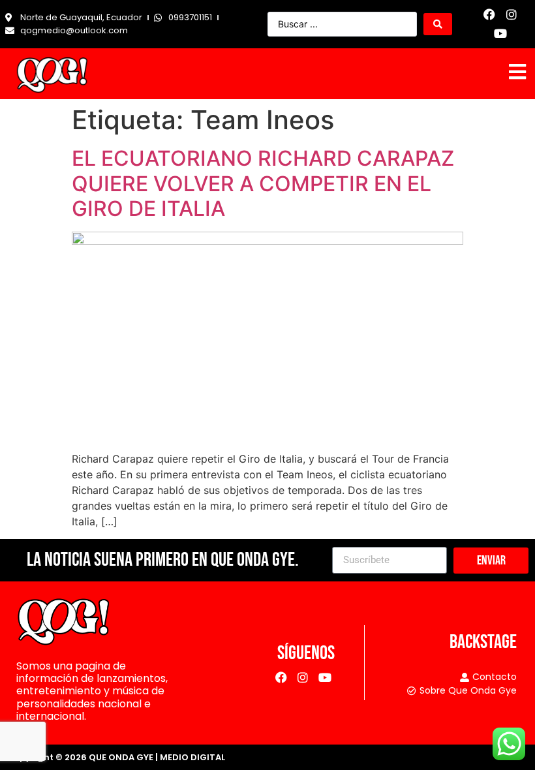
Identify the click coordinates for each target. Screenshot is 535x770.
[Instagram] (511, 14)
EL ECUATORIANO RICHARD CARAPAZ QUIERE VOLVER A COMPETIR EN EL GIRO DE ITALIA (263, 183)
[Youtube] (500, 33)
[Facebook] (489, 14)
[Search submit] (437, 24)
